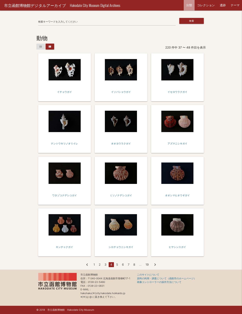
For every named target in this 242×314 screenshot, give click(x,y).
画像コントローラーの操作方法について (159, 282)
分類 (189, 5)
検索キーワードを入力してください (58, 21)
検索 (191, 20)
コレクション (206, 5)
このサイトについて (148, 274)
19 (147, 264)
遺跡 (223, 5)
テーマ (235, 5)
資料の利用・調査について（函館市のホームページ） (166, 278)
